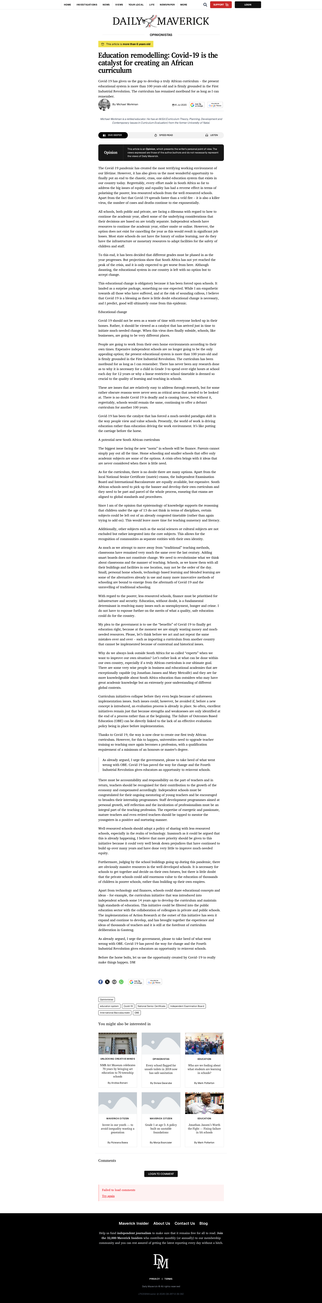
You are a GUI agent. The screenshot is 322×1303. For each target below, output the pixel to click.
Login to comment (161, 1174)
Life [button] (151, 4)
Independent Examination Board (187, 1006)
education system (109, 1006)
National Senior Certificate (151, 1006)
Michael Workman (127, 104)
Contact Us (185, 1223)
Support (218, 4)
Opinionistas (106, 999)
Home (67, 4)
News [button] (106, 4)
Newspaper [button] (167, 4)
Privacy (154, 1278)
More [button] (183, 4)
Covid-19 (128, 1006)
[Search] (205, 5)
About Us (161, 1223)
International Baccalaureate (115, 1012)
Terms (168, 1278)
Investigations (87, 4)
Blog (203, 1223)
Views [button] (119, 4)
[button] (197, 105)
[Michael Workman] (104, 104)
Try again (108, 1196)
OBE (137, 1012)
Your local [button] (136, 4)
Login (247, 4)
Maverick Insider (134, 1223)
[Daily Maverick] (161, 21)
